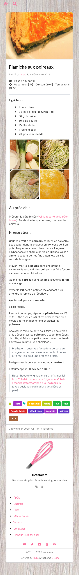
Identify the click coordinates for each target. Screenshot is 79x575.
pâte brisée (36, 411)
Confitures (19, 529)
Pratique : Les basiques (26, 535)
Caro (23, 74)
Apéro (17, 498)
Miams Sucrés (21, 516)
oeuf (65, 403)
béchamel (34, 403)
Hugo (36, 558)
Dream (55, 558)
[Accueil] (5, 4)
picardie (50, 411)
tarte (13, 418)
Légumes (18, 504)
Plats (17, 403)
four (57, 403)
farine (47, 403)
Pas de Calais (18, 411)
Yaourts (17, 522)
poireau (64, 411)
